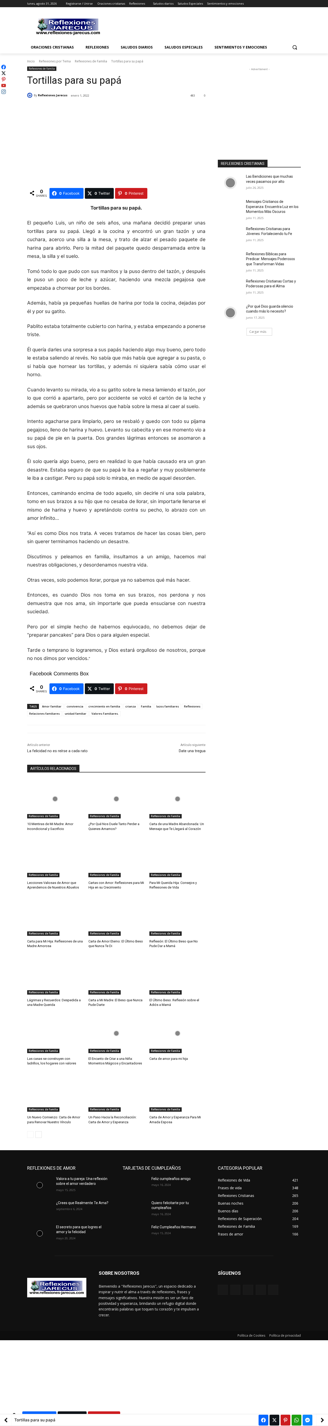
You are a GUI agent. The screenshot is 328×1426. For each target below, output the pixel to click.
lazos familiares (167, 706)
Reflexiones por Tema (55, 61)
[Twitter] (284, 4)
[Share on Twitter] (274, 1420)
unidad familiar (75, 713)
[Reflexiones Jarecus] (30, 95)
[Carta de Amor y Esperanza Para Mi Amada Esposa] (177, 1092)
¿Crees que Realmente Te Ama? (82, 1203)
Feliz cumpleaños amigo (171, 1179)
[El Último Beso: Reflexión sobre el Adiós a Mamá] (177, 975)
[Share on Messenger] (307, 1420)
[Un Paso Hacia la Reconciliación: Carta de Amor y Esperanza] (116, 1092)
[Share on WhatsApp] (296, 1420)
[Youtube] (298, 4)
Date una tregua (192, 751)
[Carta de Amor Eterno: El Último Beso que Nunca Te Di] (116, 916)
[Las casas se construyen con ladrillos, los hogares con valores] (55, 1033)
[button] (295, 47)
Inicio (31, 61)
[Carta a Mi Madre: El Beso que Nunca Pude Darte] (116, 975)
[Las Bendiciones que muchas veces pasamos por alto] (230, 183)
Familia (146, 706)
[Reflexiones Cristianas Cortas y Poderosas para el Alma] (230, 287)
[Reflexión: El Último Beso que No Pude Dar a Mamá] (177, 916)
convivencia (75, 706)
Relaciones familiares (44, 713)
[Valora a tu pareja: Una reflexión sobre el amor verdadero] (39, 1185)
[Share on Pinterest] (285, 1420)
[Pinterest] (248, 1290)
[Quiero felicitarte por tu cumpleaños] (134, 1209)
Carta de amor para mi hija (168, 1059)
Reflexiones (192, 706)
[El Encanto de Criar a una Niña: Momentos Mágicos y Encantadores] (116, 1033)
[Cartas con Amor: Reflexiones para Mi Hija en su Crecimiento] (116, 857)
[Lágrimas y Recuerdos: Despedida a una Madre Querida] (55, 975)
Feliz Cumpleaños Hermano (173, 1227)
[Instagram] (277, 4)
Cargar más (257, 331)
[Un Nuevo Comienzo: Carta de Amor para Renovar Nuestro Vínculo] (55, 1092)
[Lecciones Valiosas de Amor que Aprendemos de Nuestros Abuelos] (55, 857)
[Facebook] (269, 4)
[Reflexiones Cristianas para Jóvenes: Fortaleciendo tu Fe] (230, 235)
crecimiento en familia (104, 706)
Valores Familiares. (105, 713)
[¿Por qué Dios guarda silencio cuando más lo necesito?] (230, 313)
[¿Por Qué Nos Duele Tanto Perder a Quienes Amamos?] (116, 798)
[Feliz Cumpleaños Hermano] (134, 1233)
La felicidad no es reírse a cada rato (57, 751)
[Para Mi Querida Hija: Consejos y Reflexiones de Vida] (177, 857)
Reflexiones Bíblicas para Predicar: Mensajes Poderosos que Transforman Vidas (270, 259)
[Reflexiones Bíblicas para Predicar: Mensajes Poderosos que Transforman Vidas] (230, 260)
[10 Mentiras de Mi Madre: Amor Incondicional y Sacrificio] (55, 798)
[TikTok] (261, 1290)
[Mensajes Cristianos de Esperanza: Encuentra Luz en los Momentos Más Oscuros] (230, 208)
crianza (130, 706)
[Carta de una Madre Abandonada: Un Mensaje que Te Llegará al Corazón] (177, 798)
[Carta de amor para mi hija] (177, 1033)
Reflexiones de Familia (91, 61)
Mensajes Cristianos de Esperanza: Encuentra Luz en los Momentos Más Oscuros (272, 207)
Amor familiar (51, 706)
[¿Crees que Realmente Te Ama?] (39, 1209)
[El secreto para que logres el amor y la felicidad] (39, 1233)
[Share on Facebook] (263, 1420)
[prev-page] (30, 1134)
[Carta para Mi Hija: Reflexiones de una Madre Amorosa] (55, 916)
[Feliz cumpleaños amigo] (134, 1185)
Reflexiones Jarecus (52, 95)
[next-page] (38, 1134)
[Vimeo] (291, 4)
